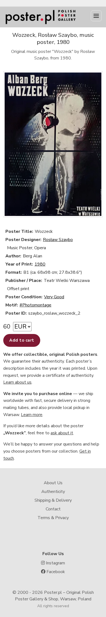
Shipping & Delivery (53, 500)
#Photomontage (35, 305)
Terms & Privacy (53, 518)
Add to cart (21, 340)
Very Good (54, 297)
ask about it (62, 433)
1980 (40, 264)
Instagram (55, 563)
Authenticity (53, 492)
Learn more (31, 415)
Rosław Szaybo (58, 240)
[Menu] (96, 15)
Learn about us (17, 382)
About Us (53, 483)
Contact (53, 509)
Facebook (55, 572)
